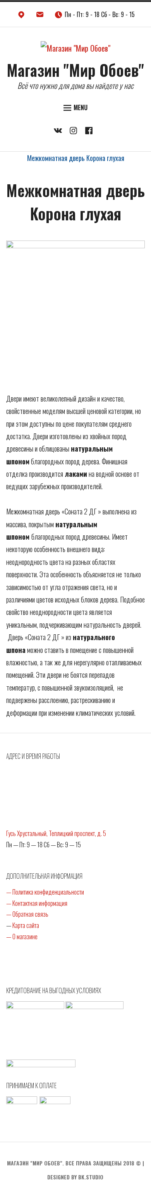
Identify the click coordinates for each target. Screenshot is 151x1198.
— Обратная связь (27, 914)
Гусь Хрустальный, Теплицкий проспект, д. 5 (56, 833)
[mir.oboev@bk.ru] (39, 16)
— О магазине (22, 936)
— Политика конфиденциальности (45, 892)
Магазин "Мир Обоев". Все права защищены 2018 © (74, 1163)
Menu (81, 107)
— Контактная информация (36, 903)
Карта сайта (25, 925)
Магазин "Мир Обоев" (75, 69)
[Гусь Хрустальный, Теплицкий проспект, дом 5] (21, 16)
